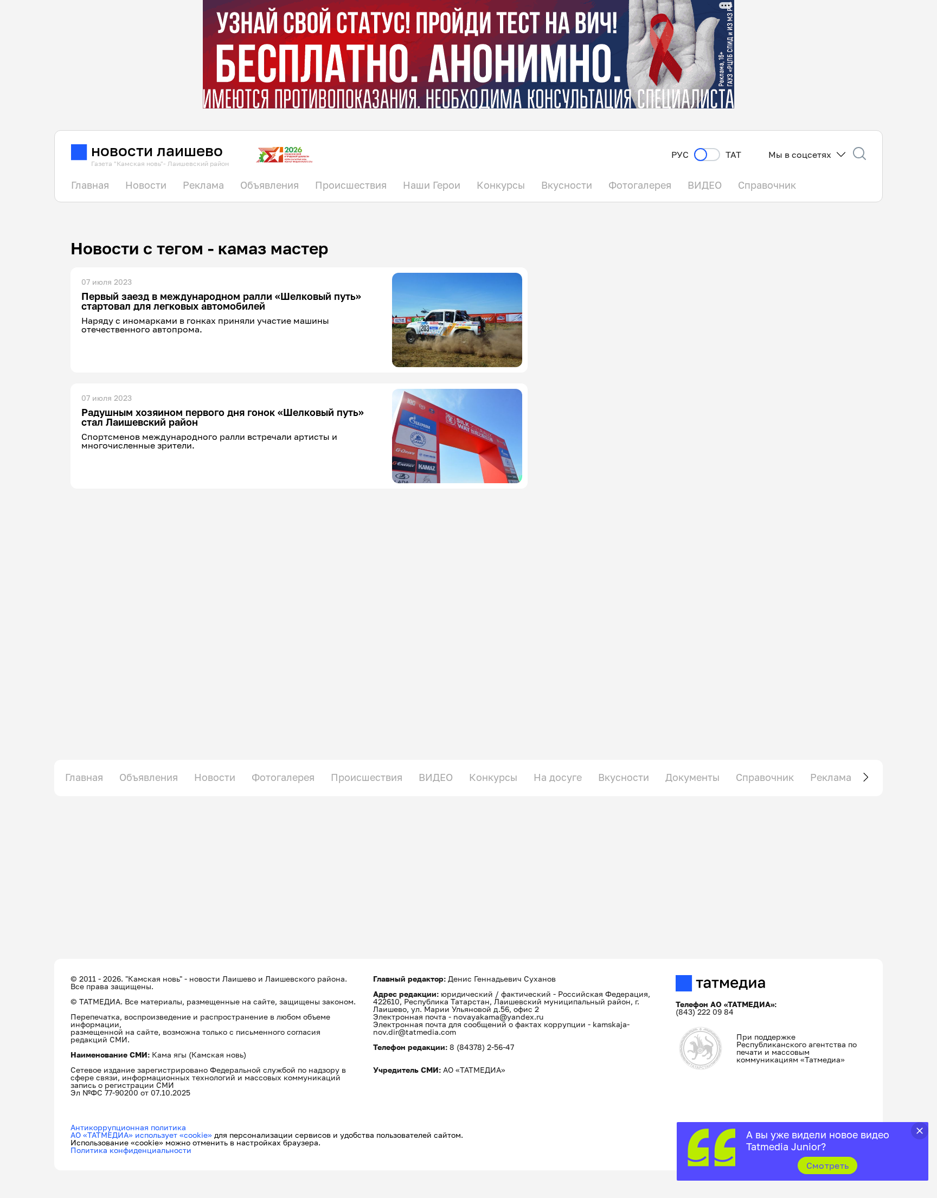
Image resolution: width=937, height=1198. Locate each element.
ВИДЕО (705, 185)
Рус (680, 155)
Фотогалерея (639, 185)
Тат (733, 155)
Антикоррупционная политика (128, 1127)
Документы (692, 777)
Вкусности (566, 185)
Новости (145, 185)
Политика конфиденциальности (130, 1150)
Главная (90, 185)
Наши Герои (431, 185)
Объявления (269, 185)
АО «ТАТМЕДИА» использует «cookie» (141, 1134)
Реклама (203, 185)
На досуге (558, 777)
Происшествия (351, 185)
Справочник (767, 185)
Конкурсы (501, 185)
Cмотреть (827, 1165)
